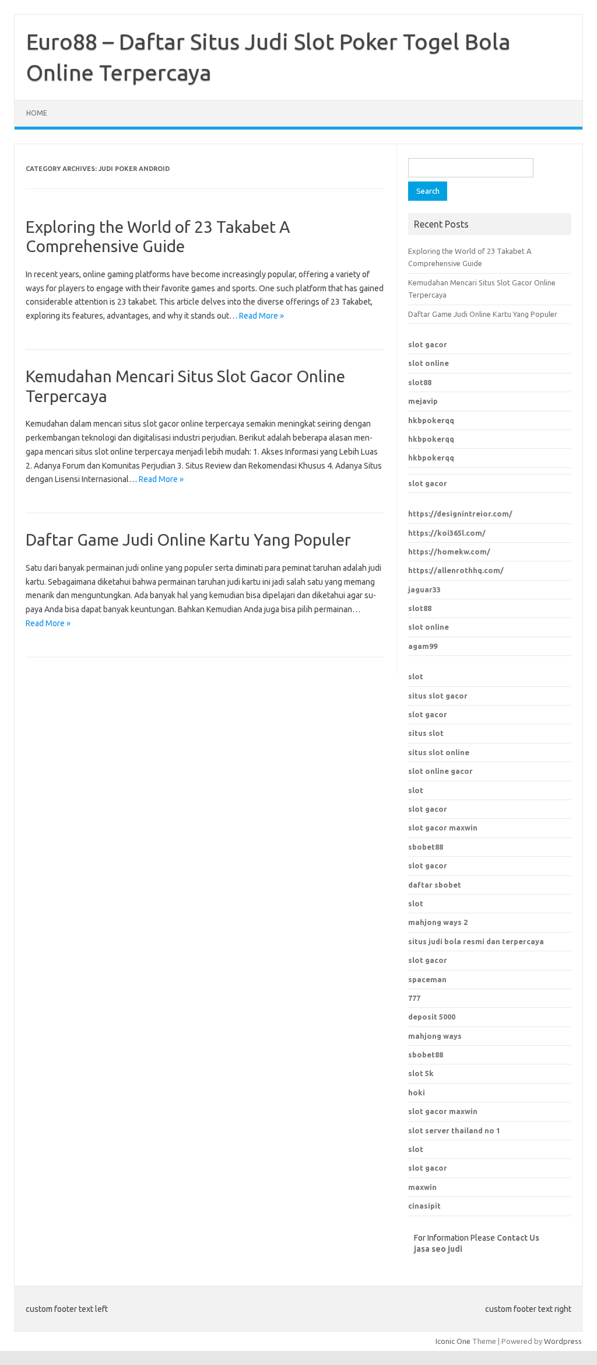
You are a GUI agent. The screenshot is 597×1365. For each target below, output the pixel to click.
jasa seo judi (438, 1249)
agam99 (422, 646)
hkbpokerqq (431, 420)
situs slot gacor (438, 696)
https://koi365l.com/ (447, 533)
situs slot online (438, 752)
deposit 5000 (431, 1017)
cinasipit (424, 1206)
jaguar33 (424, 589)
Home (36, 113)
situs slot (426, 733)
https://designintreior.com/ (460, 513)
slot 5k (421, 1073)
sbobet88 (425, 847)
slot (415, 676)
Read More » (261, 315)
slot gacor (427, 344)
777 (414, 998)
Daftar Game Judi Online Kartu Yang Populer (188, 539)
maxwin (422, 1187)
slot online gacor (440, 771)
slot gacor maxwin (442, 827)
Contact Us (518, 1237)
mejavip (423, 401)
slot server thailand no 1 (454, 1130)
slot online (428, 363)
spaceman (427, 979)
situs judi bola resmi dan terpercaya (476, 941)
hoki (416, 1092)
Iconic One (453, 1341)
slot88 (419, 382)
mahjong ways (435, 1036)
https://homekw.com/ (449, 551)
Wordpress (563, 1341)
